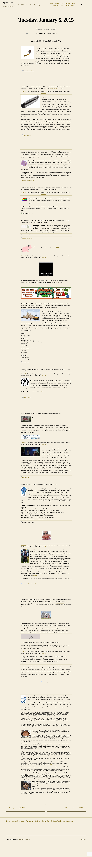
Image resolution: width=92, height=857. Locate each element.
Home (51, 3)
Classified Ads (54, 88)
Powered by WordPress (24, 839)
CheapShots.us (60, 603)
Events (35, 575)
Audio (50, 222)
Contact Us (23, 91)
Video (57, 247)
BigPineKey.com (8, 3)
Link (28, 388)
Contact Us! (55, 5)
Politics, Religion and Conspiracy (67, 5)
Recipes (73, 3)
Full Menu (67, 3)
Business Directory (59, 3)
